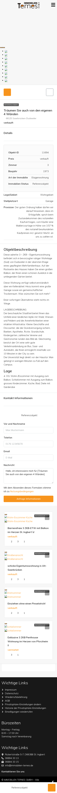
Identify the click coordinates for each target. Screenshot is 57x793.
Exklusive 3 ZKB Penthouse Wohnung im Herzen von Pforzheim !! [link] (28, 641)
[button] (49, 92)
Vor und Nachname (14, 423)
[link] (19, 517)
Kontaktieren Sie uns (13, 771)
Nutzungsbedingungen (22, 491)
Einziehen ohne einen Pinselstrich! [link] (26, 603)
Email (7, 451)
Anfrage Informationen (29, 498)
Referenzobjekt (11, 105)
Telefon (8, 437)
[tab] (7, 92)
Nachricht (9, 465)
